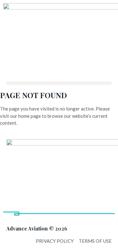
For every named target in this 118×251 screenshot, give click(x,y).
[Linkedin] (14, 211)
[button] (59, 83)
